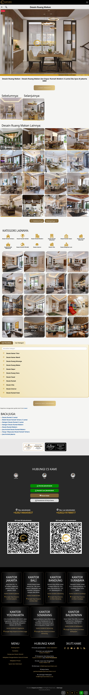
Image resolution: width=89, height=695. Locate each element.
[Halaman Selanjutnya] (86, 693)
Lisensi (25, 408)
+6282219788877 (66, 512)
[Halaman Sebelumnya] (63, 693)
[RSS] (84, 648)
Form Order (44, 495)
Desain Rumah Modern (9, 427)
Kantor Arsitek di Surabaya (77, 593)
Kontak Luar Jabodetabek (45, 490)
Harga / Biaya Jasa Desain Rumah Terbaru (16, 432)
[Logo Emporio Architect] (6, 2)
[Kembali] (2, 7)
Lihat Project (44, 88)
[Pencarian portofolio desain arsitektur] (68, 693)
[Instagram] (68, 648)
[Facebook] (65, 648)
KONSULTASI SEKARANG (44, 403)
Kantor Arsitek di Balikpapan (73, 626)
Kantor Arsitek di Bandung (55, 593)
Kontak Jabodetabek (45, 486)
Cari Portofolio (6, 343)
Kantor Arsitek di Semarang (44, 628)
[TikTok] (75, 648)
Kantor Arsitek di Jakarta (11, 593)
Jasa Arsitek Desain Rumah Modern (13, 429)
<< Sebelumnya (37, 221)
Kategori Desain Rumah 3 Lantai (13, 422)
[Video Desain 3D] (72, 693)
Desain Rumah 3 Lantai (9, 417)
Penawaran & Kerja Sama (45, 500)
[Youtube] (72, 648)
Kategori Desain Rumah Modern (12, 424)
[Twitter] (81, 649)
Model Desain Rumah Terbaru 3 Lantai (14, 420)
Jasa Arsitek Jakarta (8, 434)
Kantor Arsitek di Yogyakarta (15, 628)
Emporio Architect (37, 688)
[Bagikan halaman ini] (77, 693)
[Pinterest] (78, 648)
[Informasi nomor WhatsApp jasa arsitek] (81, 693)
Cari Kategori (19, 343)
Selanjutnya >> (51, 221)
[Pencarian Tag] (6, 7)
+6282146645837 (23, 512)
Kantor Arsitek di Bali (33, 595)
